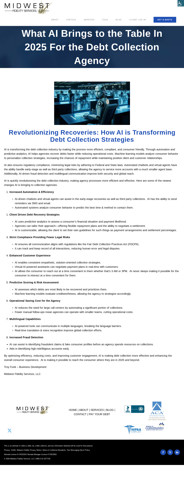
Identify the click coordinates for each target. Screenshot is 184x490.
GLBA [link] (13, 450)
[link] (181, 3)
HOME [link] (73, 409)
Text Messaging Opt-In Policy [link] (78, 450)
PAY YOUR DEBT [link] (99, 414)
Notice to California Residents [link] (54, 450)
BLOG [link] (110, 409)
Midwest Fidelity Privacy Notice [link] (29, 450)
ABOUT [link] (83, 409)
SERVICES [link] (97, 409)
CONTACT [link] (80, 414)
